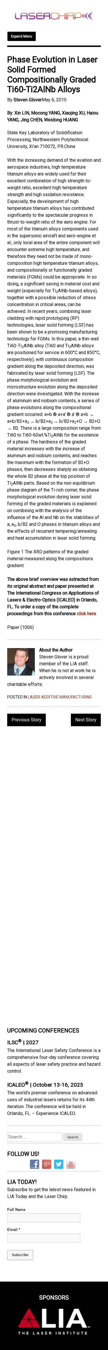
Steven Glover (28, 99)
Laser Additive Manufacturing (60, 697)
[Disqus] (54, 804)
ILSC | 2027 (23, 1042)
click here (86, 613)
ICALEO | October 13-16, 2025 (45, 1085)
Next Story (85, 720)
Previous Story (26, 720)
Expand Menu (21, 36)
